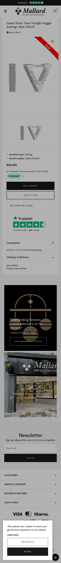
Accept (27, 551)
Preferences (27, 542)
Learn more (12, 534)
